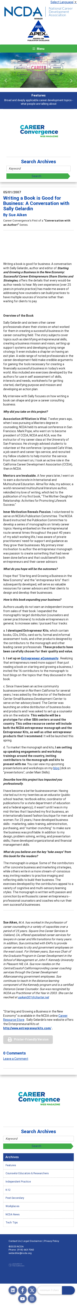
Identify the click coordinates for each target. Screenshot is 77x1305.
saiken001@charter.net (33, 997)
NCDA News (13, 1214)
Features (11, 1165)
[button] (6, 81)
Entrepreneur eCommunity (39, 658)
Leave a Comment (15, 1059)
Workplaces (12, 1206)
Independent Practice (18, 1181)
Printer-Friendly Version (31, 1039)
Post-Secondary (15, 1197)
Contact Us (15, 1241)
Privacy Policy (51, 1241)
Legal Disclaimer (32, 1241)
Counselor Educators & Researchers (27, 1173)
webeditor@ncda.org (20, 1253)
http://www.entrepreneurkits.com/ (27, 1028)
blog (56, 768)
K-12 (8, 1189)
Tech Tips (12, 1222)
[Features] (38, 70)
